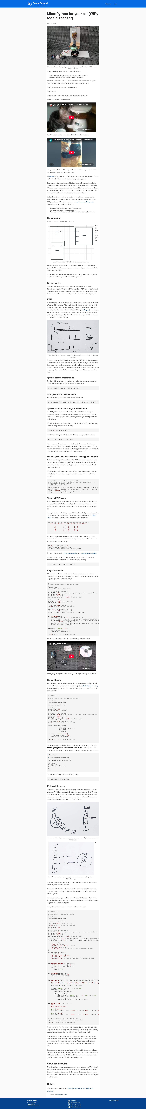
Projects (108, 4)
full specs (86, 310)
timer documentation (70, 553)
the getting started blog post (84, 202)
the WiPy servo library (90, 686)
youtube (51, 176)
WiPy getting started (62, 1094)
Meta (115, 4)
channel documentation (88, 553)
